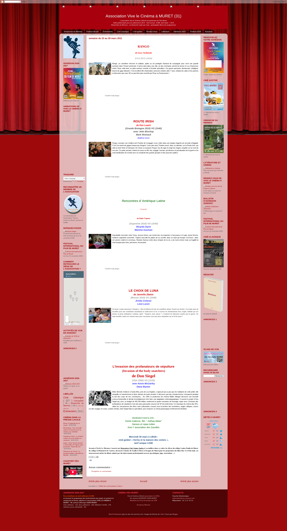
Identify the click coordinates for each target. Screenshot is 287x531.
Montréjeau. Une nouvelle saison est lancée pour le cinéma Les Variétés (72, 430)
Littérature (165, 32)
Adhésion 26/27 (180, 32)
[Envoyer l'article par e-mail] (90, 460)
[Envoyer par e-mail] (90, 457)
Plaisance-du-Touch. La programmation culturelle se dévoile (73, 453)
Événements (108, 32)
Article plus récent (97, 481)
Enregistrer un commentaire (101, 471)
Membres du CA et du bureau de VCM (143, 500)
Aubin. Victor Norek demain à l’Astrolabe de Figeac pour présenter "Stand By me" (73, 445)
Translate (80, 181)
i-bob (162, 514)
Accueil (143, 481)
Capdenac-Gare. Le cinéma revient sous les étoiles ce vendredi (73, 438)
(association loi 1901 (151, 496)
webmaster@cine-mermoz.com (183, 498)
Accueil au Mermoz (143, 505)
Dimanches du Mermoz (73, 32)
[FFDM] (66, 7)
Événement (69, 411)
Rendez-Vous (151, 32)
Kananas (208, 32)
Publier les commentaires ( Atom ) (111, 486)
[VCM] (95, 7)
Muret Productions (115, 514)
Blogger (175, 514)
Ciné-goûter (137, 32)
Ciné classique (123, 32)
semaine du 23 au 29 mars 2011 (105, 38)
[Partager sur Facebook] (97, 457)
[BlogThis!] (92, 457)
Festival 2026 (195, 32)
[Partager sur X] (95, 457)
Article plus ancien (189, 481)
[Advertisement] (74, 362)
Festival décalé (92, 32)
